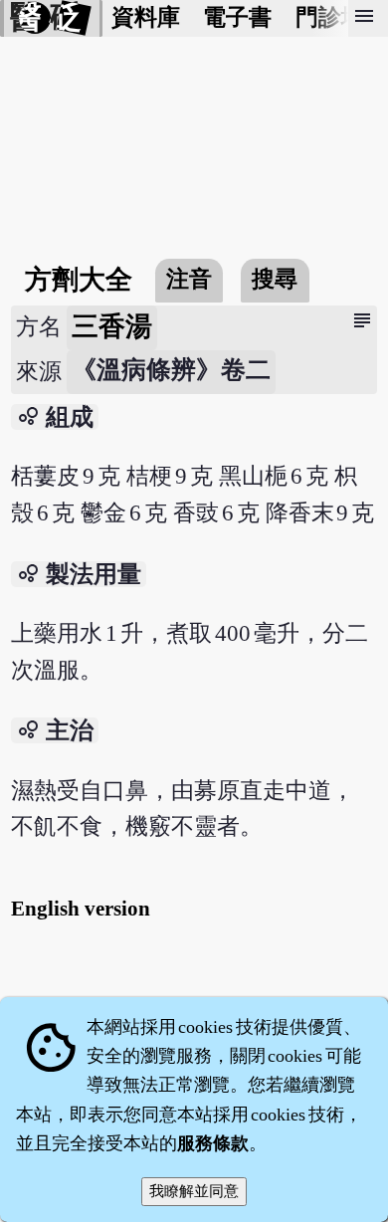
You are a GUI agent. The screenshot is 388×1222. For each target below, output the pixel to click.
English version (80, 908)
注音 (189, 279)
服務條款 (213, 1143)
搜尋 (274, 279)
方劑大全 (78, 280)
